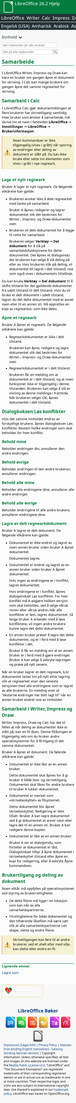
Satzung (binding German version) (33, 1051)
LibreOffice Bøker (38, 1010)
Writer (33, 18)
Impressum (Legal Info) (20, 1045)
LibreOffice (12, 18)
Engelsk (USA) (15, 26)
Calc (46, 18)
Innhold (9, 37)
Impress (61, 18)
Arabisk (61, 26)
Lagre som (10, 972)
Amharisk (41, 26)
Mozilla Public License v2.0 (27, 1065)
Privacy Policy (48, 1045)
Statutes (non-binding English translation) (38, 1047)
